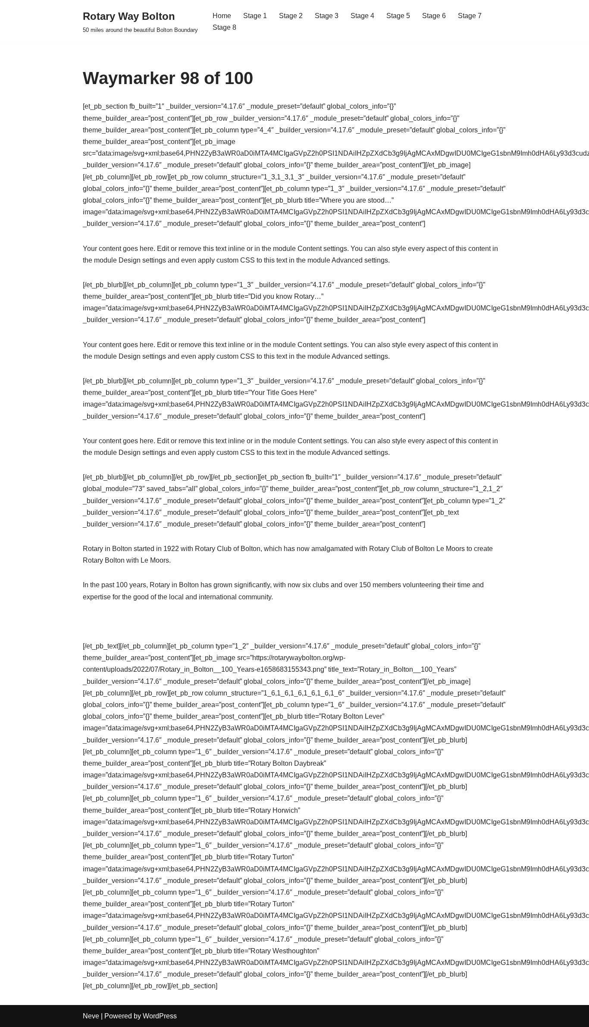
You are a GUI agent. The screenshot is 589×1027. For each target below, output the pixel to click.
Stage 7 (470, 15)
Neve (91, 1016)
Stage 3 (326, 15)
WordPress (160, 1016)
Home (222, 15)
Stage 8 (224, 27)
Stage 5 (398, 15)
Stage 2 (291, 15)
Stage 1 (255, 15)
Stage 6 (434, 15)
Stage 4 (362, 15)
